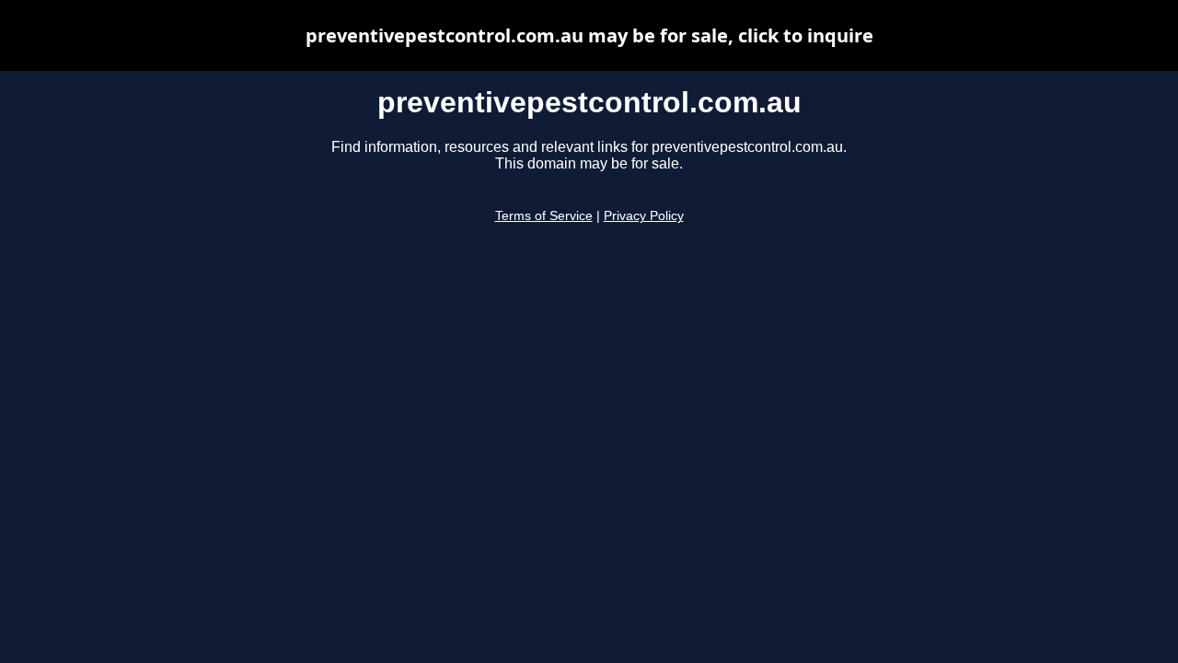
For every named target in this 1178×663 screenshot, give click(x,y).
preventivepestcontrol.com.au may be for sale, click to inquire (589, 35)
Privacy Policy (644, 216)
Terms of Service (544, 216)
